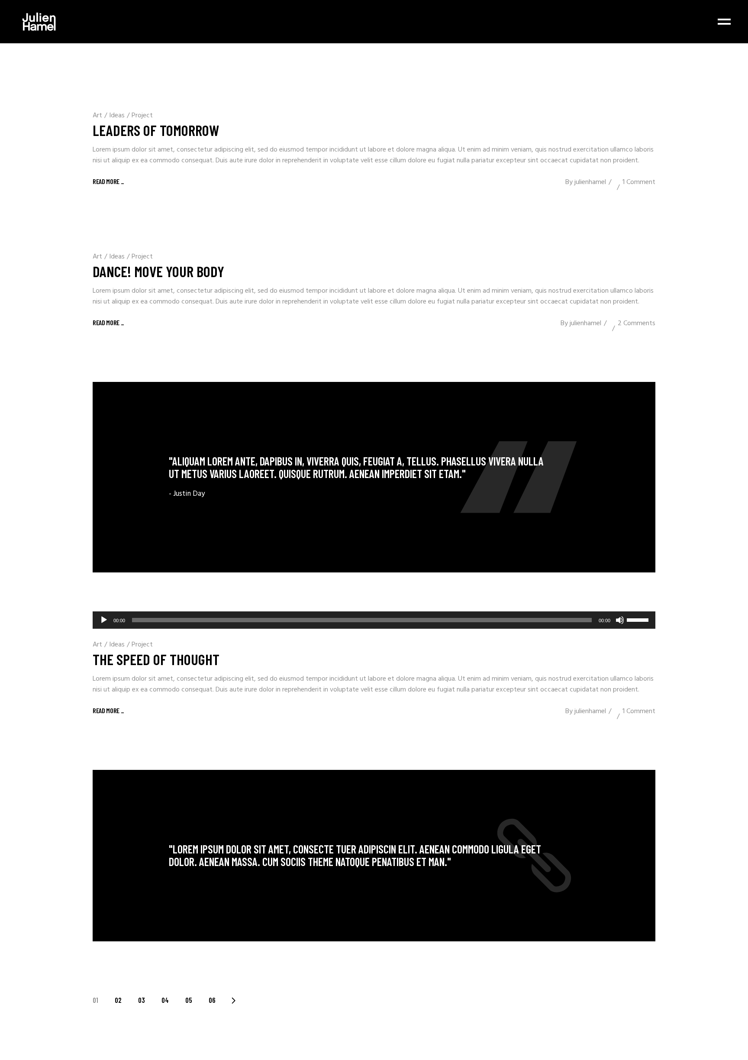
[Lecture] (104, 620)
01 (95, 999)
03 (141, 999)
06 (212, 999)
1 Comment (638, 182)
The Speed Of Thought (156, 659)
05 (188, 999)
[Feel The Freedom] (374, 477)
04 (165, 999)
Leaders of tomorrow (156, 130)
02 (118, 999)
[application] (374, 620)
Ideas (117, 115)
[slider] (639, 619)
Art (97, 115)
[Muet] (620, 620)
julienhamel (590, 182)
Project (142, 115)
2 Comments (636, 323)
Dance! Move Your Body (158, 271)
